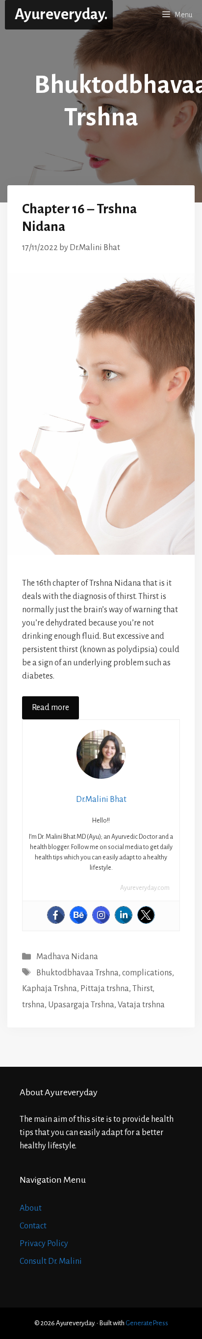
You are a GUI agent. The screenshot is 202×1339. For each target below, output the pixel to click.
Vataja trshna (141, 1004)
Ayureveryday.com (145, 887)
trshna (33, 1004)
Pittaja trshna (104, 988)
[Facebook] (56, 915)
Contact (33, 1226)
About (31, 1208)
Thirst (142, 988)
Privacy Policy (44, 1243)
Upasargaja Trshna (81, 1004)
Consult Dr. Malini (51, 1261)
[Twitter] (146, 915)
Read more (50, 707)
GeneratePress (147, 1323)
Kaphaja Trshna (49, 988)
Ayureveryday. (61, 14)
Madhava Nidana (67, 956)
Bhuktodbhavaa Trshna (77, 973)
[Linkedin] (123, 915)
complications (147, 973)
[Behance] (78, 915)
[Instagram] (101, 915)
